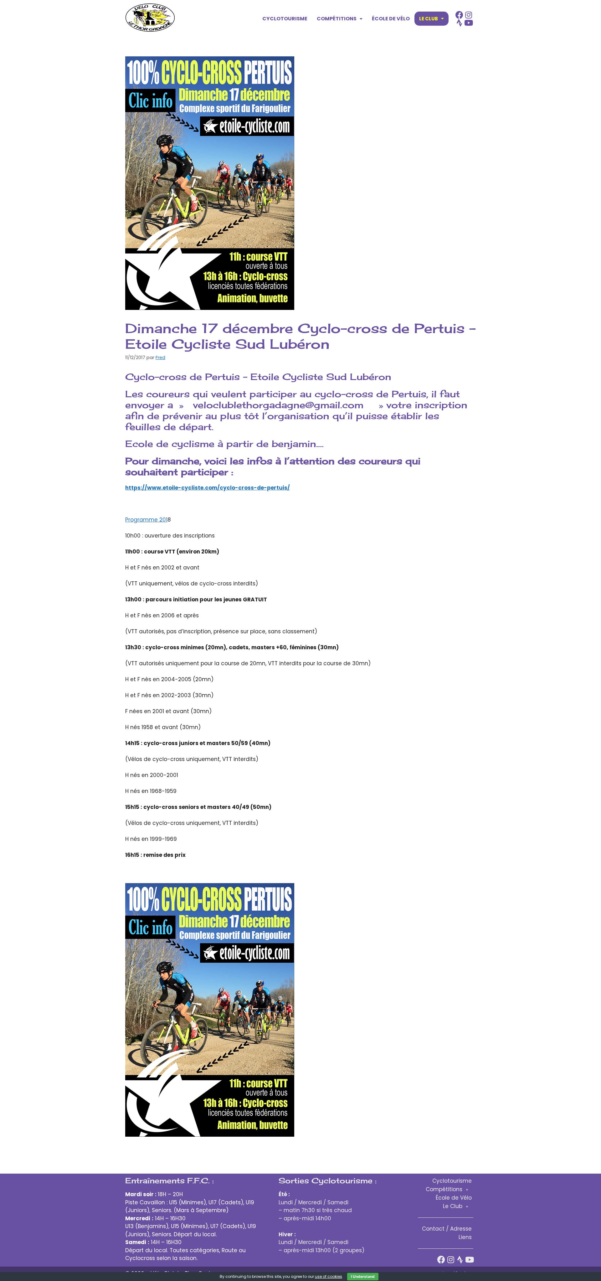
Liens (465, 1237)
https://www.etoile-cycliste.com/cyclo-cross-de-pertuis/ (207, 487)
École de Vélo (391, 18)
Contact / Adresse (447, 1228)
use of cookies (328, 1276)
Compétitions (337, 18)
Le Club (428, 18)
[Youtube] (469, 23)
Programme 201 (146, 519)
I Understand (363, 1276)
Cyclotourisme (284, 18)
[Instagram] (469, 15)
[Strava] (459, 23)
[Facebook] (459, 15)
